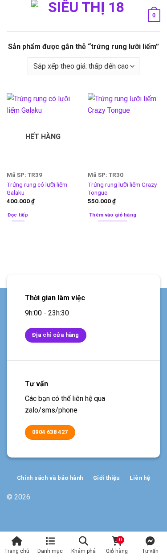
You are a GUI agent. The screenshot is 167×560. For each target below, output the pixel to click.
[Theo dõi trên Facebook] (125, 501)
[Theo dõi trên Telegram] (153, 501)
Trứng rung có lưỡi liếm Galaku (37, 188)
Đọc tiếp (18, 215)
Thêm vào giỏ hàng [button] (113, 215)
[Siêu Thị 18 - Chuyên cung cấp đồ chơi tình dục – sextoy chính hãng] (82, 15)
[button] (12, 15)
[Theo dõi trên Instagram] (139, 501)
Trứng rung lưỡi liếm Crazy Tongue (122, 188)
